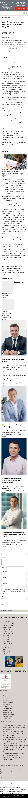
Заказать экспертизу (21, 8)
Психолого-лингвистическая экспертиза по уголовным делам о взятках (7, 315)
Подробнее (16, 793)
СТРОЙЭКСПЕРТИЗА (8, 625)
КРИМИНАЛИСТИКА (5, 17)
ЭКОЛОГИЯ (6, 648)
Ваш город (4, 583)
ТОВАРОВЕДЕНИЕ (7, 643)
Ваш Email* (4, 568)
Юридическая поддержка (7, 610)
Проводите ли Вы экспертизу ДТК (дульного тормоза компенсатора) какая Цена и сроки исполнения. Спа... (15, 733)
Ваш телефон (4, 577)
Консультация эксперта (6, 721)
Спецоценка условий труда (7, 774)
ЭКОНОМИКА (6, 639)
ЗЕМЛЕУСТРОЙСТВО (8, 627)
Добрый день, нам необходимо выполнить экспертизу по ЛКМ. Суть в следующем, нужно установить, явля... (15, 739)
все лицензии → (4, 690)
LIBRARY (5, 654)
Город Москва (7, 696)
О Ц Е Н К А (6, 637)
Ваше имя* (4, 571)
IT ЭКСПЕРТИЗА (7, 631)
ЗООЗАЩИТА (6, 652)
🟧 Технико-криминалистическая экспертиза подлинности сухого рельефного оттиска (11, 480)
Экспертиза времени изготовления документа (7, 295)
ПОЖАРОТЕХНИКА (8, 633)
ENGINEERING (6, 629)
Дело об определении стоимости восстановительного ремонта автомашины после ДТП (12, 272)
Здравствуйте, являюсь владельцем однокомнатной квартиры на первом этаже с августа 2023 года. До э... (15, 727)
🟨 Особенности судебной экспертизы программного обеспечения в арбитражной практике (13, 534)
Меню (25, 13)
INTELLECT (6, 650)
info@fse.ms (21, 5)
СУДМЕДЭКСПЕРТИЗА (9, 623)
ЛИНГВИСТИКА (7, 641)
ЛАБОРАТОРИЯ (7, 646)
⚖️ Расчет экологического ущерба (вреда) (13, 375)
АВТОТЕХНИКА (7, 635)
